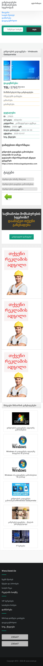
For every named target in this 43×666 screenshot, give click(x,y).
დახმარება (6, 18)
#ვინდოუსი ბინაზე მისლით (14, 179)
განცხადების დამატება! (21, 237)
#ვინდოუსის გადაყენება (12, 189)
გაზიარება (8, 100)
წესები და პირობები (10, 584)
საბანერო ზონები (9, 605)
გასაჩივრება (9, 104)
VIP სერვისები (8, 601)
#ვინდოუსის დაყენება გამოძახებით (17, 184)
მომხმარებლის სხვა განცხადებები (18, 92)
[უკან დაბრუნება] (7, 197)
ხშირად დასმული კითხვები (13, 618)
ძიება (34, 29)
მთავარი (5, 12)
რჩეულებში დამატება (13, 96)
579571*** (14, 87)
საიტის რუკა (7, 588)
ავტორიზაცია (36, 3)
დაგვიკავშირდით (9, 20)
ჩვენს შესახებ (7, 579)
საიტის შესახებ (8, 15)
